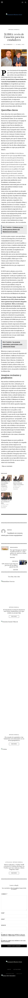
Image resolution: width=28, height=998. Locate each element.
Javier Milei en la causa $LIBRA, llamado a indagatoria (5, 484)
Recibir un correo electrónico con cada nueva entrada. (13, 941)
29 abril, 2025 (20, 44)
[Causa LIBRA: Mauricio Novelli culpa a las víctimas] (18, 478)
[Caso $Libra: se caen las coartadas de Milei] (6, 495)
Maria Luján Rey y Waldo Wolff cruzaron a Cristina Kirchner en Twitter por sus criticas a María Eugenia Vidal (14, 867)
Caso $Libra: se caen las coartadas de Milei (6, 501)
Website (3, 925)
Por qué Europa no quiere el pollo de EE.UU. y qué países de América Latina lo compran (18, 552)
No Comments (8, 44)
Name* (3, 913)
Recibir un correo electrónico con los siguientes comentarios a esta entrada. (13, 935)
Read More (14, 616)
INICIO (9, 969)
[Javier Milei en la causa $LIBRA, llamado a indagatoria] (6, 478)
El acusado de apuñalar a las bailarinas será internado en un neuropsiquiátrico (14, 738)
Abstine (9, 530)
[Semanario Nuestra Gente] (14, 14)
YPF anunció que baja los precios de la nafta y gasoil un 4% (10, 565)
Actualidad (8, 862)
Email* (3, 919)
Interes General (14, 29)
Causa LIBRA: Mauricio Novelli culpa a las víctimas (18, 483)
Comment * (4, 894)
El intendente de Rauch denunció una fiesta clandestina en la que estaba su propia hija (14, 611)
